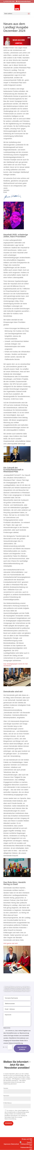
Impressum (7, 1144)
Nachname (6, 1095)
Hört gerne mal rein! (10, 943)
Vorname (5, 1088)
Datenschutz (15, 1144)
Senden (8, 1123)
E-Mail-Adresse (7, 1103)
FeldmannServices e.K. (26, 1148)
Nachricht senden (22, 1048)
